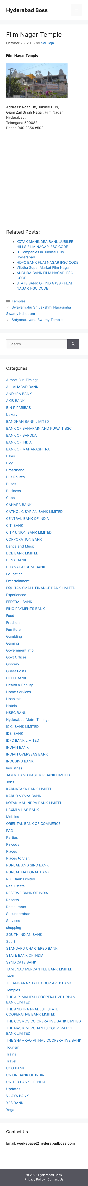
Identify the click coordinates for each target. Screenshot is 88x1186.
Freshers (13, 623)
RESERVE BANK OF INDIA (27, 893)
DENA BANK (16, 560)
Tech (10, 976)
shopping (13, 928)
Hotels (11, 706)
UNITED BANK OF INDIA (26, 1082)
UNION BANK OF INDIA (25, 1075)
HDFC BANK (16, 678)
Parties (12, 837)
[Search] (73, 344)
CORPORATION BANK (24, 539)
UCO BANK (15, 1068)
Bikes (10, 456)
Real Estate (15, 886)
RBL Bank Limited (20, 879)
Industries (14, 768)
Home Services (18, 692)
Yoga (10, 1110)
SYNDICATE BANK (21, 962)
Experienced (16, 595)
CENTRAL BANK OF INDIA (27, 519)
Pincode (12, 844)
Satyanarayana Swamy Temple (37, 320)
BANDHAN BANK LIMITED (27, 421)
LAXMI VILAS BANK (22, 810)
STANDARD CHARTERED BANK (32, 948)
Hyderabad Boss (27, 10)
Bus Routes (15, 477)
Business (13, 491)
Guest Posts (16, 671)
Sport (10, 941)
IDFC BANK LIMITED (22, 740)
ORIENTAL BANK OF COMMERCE (33, 824)
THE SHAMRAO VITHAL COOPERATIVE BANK (43, 1040)
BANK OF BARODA (21, 435)
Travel (11, 1061)
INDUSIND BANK (20, 761)
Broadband (15, 470)
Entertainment (17, 581)
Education (14, 574)
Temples (19, 301)
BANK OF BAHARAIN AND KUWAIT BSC (39, 428)
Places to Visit (17, 858)
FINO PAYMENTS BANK (25, 609)
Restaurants (16, 907)
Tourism (12, 1047)
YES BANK (14, 1103)
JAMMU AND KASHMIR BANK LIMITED (38, 775)
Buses (11, 484)
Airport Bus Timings (22, 380)
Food (10, 616)
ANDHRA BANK (19, 394)
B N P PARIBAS (18, 408)
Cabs (10, 498)
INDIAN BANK (17, 747)
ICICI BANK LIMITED (22, 727)
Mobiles (12, 817)
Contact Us (55, 1179)
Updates (13, 1089)
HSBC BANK (16, 713)
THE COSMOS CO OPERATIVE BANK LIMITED (43, 1021)
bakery (11, 415)
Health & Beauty (19, 685)
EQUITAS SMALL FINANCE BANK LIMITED (40, 588)
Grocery (12, 664)
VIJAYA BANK (17, 1096)
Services (13, 921)
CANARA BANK (19, 505)
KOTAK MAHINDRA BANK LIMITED (34, 803)
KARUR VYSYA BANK (23, 796)
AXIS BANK (15, 401)
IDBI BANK (14, 733)
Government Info (20, 650)
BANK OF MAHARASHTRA (28, 449)
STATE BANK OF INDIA (25, 955)
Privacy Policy (35, 1179)
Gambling (14, 636)
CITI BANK (14, 525)
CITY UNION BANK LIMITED (29, 532)
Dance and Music (20, 546)
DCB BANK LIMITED (22, 553)
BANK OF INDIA (19, 442)
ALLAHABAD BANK (22, 387)
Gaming (12, 643)
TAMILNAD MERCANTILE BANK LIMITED (39, 969)
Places (11, 851)
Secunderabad (18, 914)
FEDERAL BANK (19, 602)
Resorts (12, 900)
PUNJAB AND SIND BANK (27, 865)
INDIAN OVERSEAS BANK (27, 754)
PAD (9, 831)
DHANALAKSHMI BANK (25, 567)
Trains (11, 1054)
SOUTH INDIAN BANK (24, 935)
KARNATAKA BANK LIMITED (29, 789)
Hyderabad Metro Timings (27, 720)
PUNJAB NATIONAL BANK (28, 872)
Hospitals (13, 699)
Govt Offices (16, 657)
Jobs (10, 782)
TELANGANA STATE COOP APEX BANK (39, 983)
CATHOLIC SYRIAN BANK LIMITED (34, 512)
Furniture (13, 629)
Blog (9, 463)
